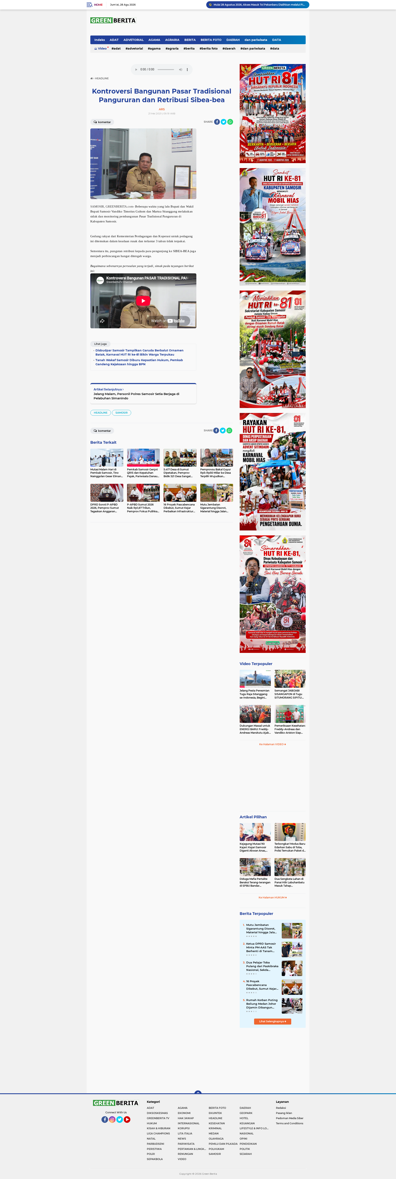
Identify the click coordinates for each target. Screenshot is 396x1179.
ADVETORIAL (134, 40)
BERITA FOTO (211, 40)
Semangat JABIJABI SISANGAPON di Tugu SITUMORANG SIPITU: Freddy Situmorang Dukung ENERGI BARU (289, 694)
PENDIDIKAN (248, 1143)
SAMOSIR (122, 412)
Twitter (121, 1125)
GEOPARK (246, 1113)
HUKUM (152, 1123)
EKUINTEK (215, 1113)
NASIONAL (246, 1133)
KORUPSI (184, 1128)
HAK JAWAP (186, 1118)
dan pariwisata (256, 40)
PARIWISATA (186, 1143)
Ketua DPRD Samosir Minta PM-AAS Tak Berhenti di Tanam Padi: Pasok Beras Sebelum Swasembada (262, 947)
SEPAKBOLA (155, 1159)
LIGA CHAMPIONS (158, 1133)
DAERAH (233, 40)
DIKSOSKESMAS (157, 1113)
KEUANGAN (247, 1123)
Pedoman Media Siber (289, 1118)
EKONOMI (184, 1113)
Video (102, 48)
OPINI (243, 1138)
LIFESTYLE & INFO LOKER (255, 1128)
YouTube (130, 1125)
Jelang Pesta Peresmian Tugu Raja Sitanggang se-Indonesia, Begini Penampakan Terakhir (254, 694)
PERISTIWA (154, 1149)
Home (98, 5)
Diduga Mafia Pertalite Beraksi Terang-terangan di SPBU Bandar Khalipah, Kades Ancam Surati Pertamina (255, 882)
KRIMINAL (215, 1128)
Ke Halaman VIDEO (271, 744)
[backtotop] (198, 1094)
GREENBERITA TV (158, 1118)
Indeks (99, 40)
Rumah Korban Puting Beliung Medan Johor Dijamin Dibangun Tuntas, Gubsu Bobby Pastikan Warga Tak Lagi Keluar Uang (262, 1003)
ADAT (114, 40)
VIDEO (182, 1159)
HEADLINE (100, 412)
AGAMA (154, 40)
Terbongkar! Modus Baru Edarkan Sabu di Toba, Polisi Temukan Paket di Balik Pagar (290, 847)
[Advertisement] (273, 780)
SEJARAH (246, 1153)
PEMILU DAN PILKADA (223, 1143)
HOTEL (244, 1118)
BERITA (190, 40)
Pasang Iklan (284, 1113)
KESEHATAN (217, 1123)
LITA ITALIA (185, 1133)
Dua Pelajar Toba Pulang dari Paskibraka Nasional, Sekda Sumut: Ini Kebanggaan (262, 966)
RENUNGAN (185, 1153)
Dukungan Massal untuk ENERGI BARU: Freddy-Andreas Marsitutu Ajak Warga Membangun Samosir (255, 729)
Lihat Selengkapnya (271, 1021)
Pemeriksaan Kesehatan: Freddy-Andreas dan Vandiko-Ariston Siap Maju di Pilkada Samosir (290, 729)
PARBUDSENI (155, 1143)
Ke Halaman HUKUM (272, 897)
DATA (276, 40)
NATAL (151, 1138)
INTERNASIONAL (188, 1123)
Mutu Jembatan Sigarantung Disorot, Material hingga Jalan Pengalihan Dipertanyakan (261, 928)
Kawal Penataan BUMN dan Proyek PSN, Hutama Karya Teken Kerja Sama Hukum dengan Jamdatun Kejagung (260, 4)
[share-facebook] (217, 122)
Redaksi (281, 1107)
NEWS (182, 1138)
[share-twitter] (223, 122)
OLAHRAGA (216, 1138)
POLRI (151, 1153)
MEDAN (214, 1133)
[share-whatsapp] (230, 122)
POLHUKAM (216, 1149)
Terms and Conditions (289, 1123)
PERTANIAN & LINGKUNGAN (193, 1149)
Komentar (104, 122)
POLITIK (245, 1149)
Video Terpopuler (256, 664)
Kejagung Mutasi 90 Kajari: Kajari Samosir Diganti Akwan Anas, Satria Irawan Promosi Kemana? (254, 847)
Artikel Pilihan (253, 817)
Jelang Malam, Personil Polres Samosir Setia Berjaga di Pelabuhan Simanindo (136, 396)
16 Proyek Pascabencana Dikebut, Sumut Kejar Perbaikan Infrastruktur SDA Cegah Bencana (261, 985)
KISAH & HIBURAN (158, 1128)
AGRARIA (172, 40)
